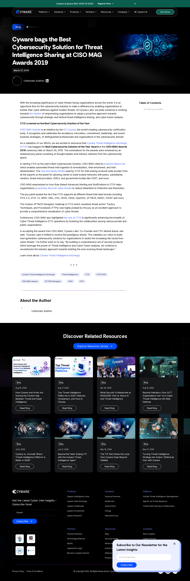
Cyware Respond (74, 515)
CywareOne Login (74, 548)
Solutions (58, 11)
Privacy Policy (18, 571)
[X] (175, 571)
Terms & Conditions (34, 571)
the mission (35, 113)
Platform (43, 11)
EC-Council (69, 129)
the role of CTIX (72, 217)
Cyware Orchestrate (75, 511)
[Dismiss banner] (135, 4)
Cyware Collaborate (75, 506)
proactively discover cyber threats (53, 188)
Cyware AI (142, 11)
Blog (107, 534)
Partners (90, 11)
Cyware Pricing (149, 538)
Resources (106, 11)
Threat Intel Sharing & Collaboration (158, 506)
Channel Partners (74, 534)
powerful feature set (114, 163)
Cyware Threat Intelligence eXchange (60, 255)
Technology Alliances (76, 538)
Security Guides (112, 538)
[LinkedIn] (167, 571)
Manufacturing (111, 515)
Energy (108, 511)
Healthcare (109, 501)
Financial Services (112, 496)
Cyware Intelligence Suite (78, 496)
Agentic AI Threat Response (155, 501)
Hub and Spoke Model (53, 171)
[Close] (174, 544)
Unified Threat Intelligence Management (160, 496)
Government (110, 506)
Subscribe (126, 565)
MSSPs (70, 543)
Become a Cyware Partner (78, 553)
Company (122, 11)
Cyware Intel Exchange (77, 501)
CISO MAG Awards (30, 129)
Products (74, 11)
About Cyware (149, 534)
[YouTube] (160, 571)
